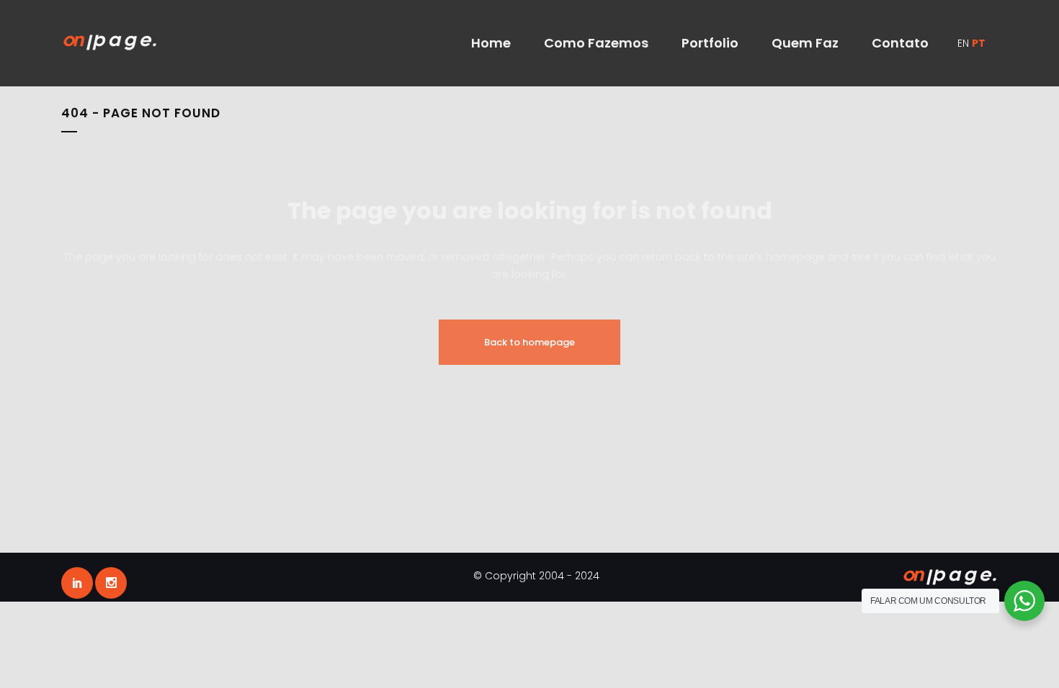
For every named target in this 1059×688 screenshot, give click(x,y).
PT (979, 43)
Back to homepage (529, 342)
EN (963, 43)
